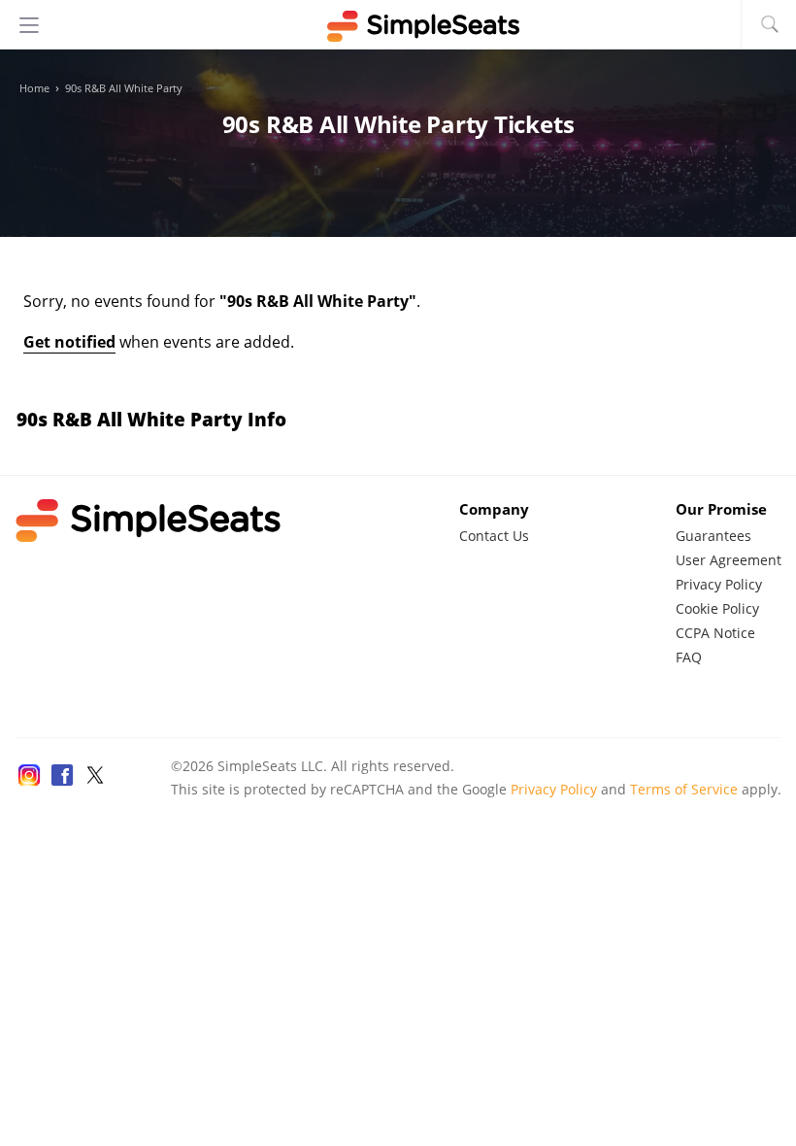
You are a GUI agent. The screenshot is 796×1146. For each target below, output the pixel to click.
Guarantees (713, 535)
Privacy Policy (719, 584)
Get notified (69, 342)
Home (34, 88)
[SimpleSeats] (398, 26)
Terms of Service (684, 789)
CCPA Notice (715, 633)
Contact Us (494, 535)
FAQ (689, 657)
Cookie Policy (717, 608)
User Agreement (728, 560)
